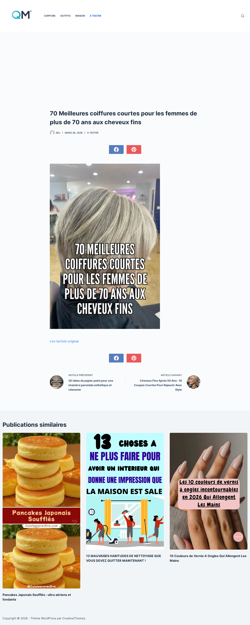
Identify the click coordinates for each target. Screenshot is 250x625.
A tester (95, 15)
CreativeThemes (73, 618)
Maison (80, 15)
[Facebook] (116, 149)
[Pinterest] (134, 149)
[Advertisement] (125, 79)
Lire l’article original (64, 341)
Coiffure (49, 15)
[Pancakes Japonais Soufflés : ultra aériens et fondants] (41, 510)
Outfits (65, 15)
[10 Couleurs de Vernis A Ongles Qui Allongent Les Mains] (208, 491)
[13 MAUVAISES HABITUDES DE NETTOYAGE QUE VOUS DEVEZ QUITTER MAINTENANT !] (125, 491)
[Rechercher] (242, 15)
